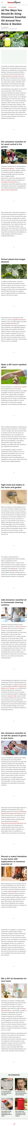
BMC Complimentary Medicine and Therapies (13, 687)
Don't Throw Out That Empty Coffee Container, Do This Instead (20, 1114)
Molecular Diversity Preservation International (13, 812)
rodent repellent (12, 891)
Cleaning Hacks (12, 7)
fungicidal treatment (18, 320)
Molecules (10, 323)
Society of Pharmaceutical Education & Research (12, 822)
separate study (12, 696)
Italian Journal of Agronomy (9, 190)
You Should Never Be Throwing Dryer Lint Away (6, 1093)
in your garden (10, 168)
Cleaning (4, 7)
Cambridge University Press (9, 182)
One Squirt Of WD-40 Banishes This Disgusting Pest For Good (6, 1114)
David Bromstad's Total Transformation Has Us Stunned (20, 1093)
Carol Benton (5, 27)
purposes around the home (13, 76)
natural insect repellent (20, 387)
